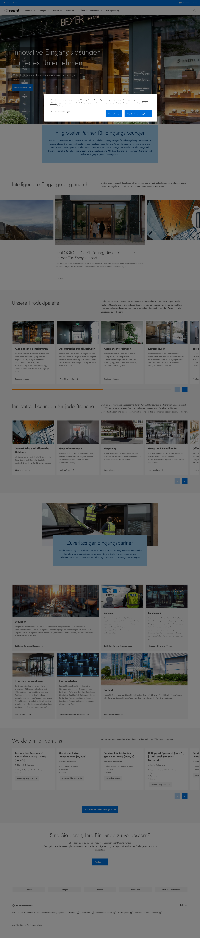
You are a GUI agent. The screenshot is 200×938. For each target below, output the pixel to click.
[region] (100, 108)
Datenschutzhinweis (64, 106)
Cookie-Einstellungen (60, 111)
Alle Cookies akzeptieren (138, 114)
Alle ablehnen (114, 114)
